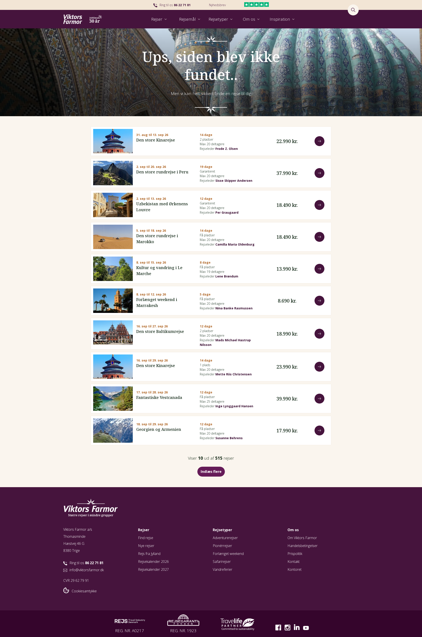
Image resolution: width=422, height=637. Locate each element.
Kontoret (294, 569)
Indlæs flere (211, 471)
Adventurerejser (225, 537)
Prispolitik (294, 553)
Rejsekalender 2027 (153, 569)
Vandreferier (222, 569)
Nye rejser (146, 545)
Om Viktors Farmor (302, 537)
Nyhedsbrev (217, 5)
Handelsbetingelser (302, 545)
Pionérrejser (222, 545)
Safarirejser (222, 561)
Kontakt (293, 561)
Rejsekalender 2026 (153, 561)
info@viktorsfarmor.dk (86, 569)
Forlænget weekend (228, 553)
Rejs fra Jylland (149, 553)
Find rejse (145, 537)
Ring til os (175, 5)
